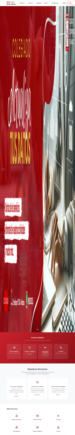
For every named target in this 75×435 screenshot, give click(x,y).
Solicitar (16, 396)
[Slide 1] (36, 329)
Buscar (58, 394)
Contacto (64, 3)
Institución (22, 3)
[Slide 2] (37, 329)
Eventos (46, 3)
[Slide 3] (38, 329)
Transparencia (55, 3)
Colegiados (39, 3)
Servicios (30, 3)
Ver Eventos (37, 394)
